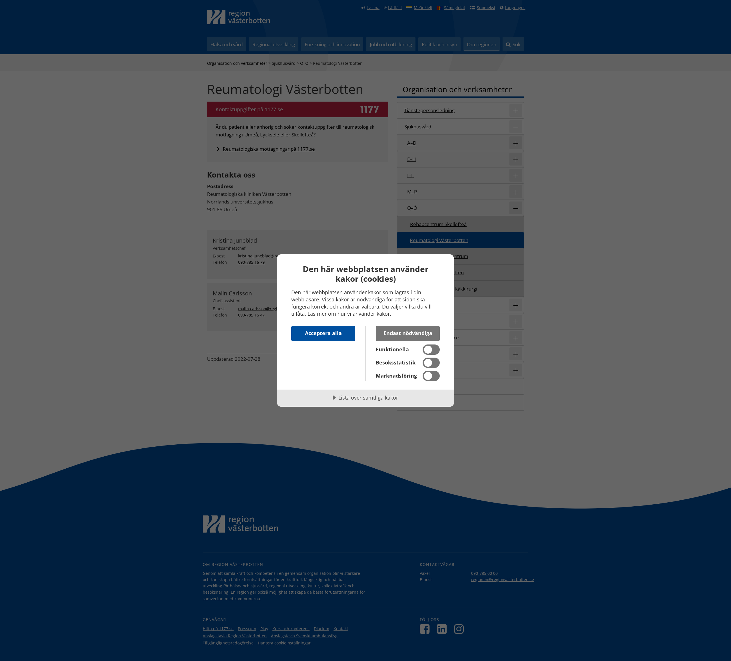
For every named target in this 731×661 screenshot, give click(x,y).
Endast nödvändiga (407, 333)
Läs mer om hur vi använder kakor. (349, 313)
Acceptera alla (323, 333)
